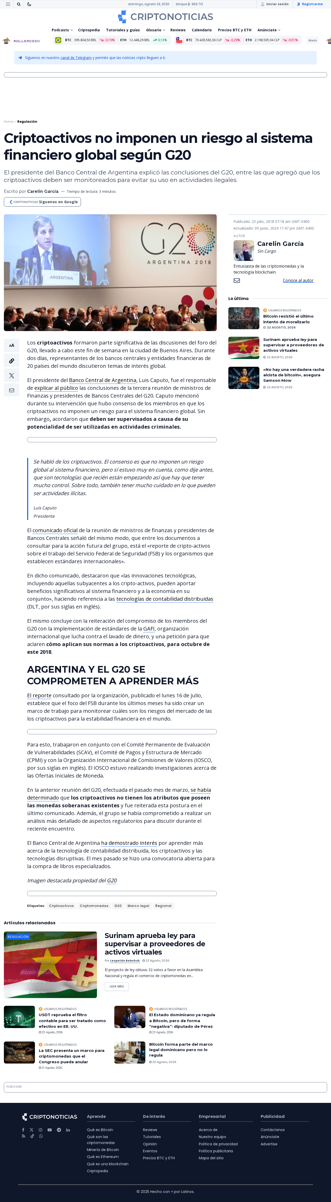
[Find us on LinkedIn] (68, 1130)
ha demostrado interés (129, 842)
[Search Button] (18, 4)
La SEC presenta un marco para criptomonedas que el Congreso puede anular (71, 1056)
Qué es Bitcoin (100, 1129)
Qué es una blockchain (108, 1164)
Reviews (178, 29)
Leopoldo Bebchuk (125, 960)
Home (8, 121)
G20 (111, 880)
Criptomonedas (94, 906)
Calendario (202, 29)
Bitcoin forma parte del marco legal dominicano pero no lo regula (181, 1050)
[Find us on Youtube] (50, 1130)
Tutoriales (152, 1136)
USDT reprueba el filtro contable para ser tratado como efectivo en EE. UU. (72, 1020)
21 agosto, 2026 (51, 1067)
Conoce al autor (298, 280)
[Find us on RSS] (23, 1136)
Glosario (153, 29)
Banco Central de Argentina (102, 380)
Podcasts (60, 29)
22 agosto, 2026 (157, 960)
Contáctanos (273, 1129)
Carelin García (42, 191)
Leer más (119, 985)
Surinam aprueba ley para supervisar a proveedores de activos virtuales (155, 943)
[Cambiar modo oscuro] (29, 4)
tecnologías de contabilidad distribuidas (164, 598)
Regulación (27, 121)
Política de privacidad (218, 1144)
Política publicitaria (216, 1151)
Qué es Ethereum (103, 1156)
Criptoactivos (61, 906)
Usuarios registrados (60, 1009)
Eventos (150, 1151)
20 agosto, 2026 (164, 1062)
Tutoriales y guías (123, 29)
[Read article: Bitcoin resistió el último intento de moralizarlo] (243, 318)
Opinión (150, 1144)
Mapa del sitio (211, 1158)
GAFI (149, 628)
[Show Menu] (8, 4)
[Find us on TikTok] (32, 1136)
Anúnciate (267, 29)
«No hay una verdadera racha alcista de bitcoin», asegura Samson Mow (293, 375)
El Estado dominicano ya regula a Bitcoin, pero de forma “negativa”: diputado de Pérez (182, 1020)
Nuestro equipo (212, 1136)
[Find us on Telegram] (59, 1130)
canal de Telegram (76, 57)
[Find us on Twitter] (31, 1130)
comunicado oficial (55, 530)
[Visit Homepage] (165, 16)
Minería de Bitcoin (103, 1149)
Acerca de (208, 1129)
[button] (11, 368)
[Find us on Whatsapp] (41, 1136)
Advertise (269, 1144)
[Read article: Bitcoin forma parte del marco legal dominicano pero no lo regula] (129, 1053)
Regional (163, 906)
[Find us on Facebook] (23, 1130)
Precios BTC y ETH (234, 29)
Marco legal (138, 906)
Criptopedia (89, 29)
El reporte (39, 695)
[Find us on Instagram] (40, 1130)
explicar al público (56, 387)
